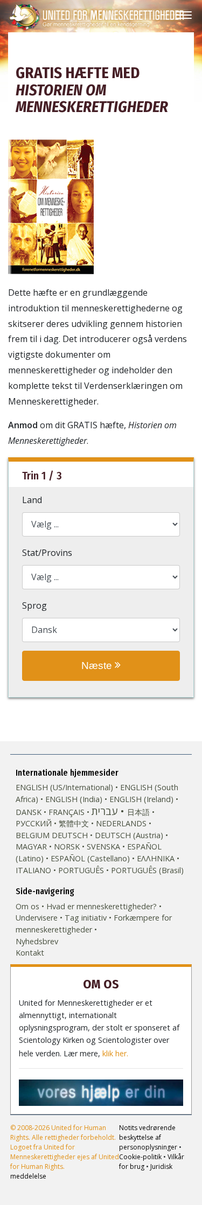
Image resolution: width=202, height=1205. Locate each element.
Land (32, 500)
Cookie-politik (140, 1156)
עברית (104, 811)
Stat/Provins (47, 553)
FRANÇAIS (66, 812)
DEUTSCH (70, 835)
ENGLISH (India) (73, 799)
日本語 (138, 812)
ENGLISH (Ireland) (141, 799)
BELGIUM (33, 835)
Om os (27, 906)
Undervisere (37, 918)
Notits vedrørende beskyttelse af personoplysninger (148, 1137)
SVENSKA (103, 846)
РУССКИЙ (34, 823)
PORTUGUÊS (81, 870)
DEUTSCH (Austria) (129, 835)
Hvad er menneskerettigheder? (101, 906)
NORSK (67, 846)
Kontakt (30, 953)
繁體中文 (74, 823)
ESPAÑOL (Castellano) (90, 858)
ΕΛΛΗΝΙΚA (156, 858)
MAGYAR (31, 846)
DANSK (28, 812)
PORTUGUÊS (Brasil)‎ (147, 870)
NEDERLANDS (121, 823)
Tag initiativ (86, 918)
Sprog (34, 605)
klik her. (115, 1053)
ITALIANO (33, 870)
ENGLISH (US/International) (64, 787)
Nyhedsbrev (37, 941)
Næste (98, 665)
